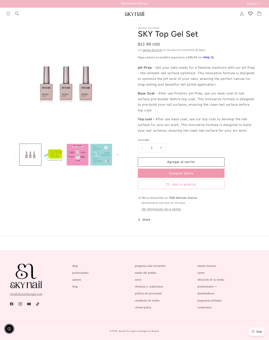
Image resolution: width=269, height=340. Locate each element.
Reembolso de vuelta (147, 300)
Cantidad (143, 139)
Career (201, 272)
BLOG (75, 286)
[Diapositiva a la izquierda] (14, 154)
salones (76, 279)
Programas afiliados (210, 300)
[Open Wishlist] (250, 13)
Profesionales (80, 272)
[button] (8, 13)
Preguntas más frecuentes (150, 265)
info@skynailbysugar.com (26, 293)
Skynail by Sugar (127, 331)
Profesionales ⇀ (207, 286)
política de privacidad (148, 293)
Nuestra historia (207, 265)
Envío (138, 279)
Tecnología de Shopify (148, 331)
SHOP (75, 265)
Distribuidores (206, 293)
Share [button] (146, 219)
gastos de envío (152, 49)
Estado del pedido (145, 272)
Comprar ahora (181, 173)
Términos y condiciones (149, 286)
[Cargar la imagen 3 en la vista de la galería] (77, 154)
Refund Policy (143, 307)
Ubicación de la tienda (211, 279)
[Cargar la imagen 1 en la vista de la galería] (30, 154)
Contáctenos (205, 307)
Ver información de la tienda (161, 209)
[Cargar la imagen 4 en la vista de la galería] (101, 154)
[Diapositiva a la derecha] (117, 154)
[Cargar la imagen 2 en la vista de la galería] (54, 154)
